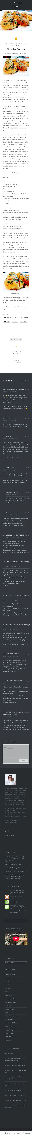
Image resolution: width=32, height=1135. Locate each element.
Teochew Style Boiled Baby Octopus (15, 1095)
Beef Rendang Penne (18, 911)
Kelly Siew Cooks (16, 3)
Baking (7, 44)
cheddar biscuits (16, 339)
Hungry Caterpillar (10, 1030)
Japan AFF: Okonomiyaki (16, 902)
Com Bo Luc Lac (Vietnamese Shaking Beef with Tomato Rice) (15, 1059)
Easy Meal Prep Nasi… (16, 891)
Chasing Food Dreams (11, 999)
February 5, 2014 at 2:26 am (10, 717)
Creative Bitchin (9, 1009)
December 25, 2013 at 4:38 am (11, 600)
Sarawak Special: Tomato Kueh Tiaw (15, 1065)
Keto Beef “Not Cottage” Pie (12, 868)
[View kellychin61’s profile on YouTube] (13, 835)
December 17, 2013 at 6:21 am (11, 537)
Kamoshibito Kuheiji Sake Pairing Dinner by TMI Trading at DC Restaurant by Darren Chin (14, 877)
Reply (27, 390)
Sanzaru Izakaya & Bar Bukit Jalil (14, 864)
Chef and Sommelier (10, 1002)
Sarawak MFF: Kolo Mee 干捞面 (13, 1090)
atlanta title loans (11, 654)
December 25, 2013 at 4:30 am (11, 566)
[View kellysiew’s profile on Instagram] (9, 835)
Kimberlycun (8, 1040)
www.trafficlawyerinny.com (16, 562)
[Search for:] (16, 921)
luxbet (6, 513)
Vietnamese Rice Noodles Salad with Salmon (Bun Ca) (15, 1078)
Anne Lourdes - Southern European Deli (16, 1100)
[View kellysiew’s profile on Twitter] (7, 835)
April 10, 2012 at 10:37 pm (10, 421)
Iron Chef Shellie (9, 1033)
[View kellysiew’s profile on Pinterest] (11, 835)
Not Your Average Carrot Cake (17, 897)
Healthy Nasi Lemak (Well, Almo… (17, 893)
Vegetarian (16, 45)
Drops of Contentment (11, 1016)
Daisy (6, 1012)
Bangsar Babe (8, 988)
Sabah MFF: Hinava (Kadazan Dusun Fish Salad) (15, 1106)
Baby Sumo (8, 981)
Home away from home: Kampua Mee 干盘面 (16, 1085)
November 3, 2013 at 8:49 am (11, 515)
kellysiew (12, 53)
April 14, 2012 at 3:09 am (10, 439)
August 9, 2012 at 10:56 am (10, 470)
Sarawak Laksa (9, 1054)
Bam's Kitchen (9, 985)
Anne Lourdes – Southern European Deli (16, 871)
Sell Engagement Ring (12, 681)
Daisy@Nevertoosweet (13, 389)
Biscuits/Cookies (16, 44)
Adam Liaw (8, 978)
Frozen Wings (9, 1026)
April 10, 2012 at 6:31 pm (9, 392)
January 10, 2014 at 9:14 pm (10, 683)
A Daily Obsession (10, 975)
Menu (16, 7)
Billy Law (7, 992)
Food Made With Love (11, 1023)
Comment (23, 760)
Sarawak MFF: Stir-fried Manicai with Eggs (15, 1071)
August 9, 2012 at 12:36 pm (13, 494)
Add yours (25, 381)
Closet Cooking (9, 1006)
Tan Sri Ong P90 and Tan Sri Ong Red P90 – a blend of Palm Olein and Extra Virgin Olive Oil (15, 859)
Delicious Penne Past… (16, 911)
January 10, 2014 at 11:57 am (11, 656)
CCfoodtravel (8, 995)
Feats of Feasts (9, 1019)
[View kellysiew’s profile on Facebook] (5, 835)
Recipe (25, 44)
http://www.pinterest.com (14, 596)
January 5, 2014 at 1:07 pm (10, 629)
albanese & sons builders (14, 535)
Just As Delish (9, 1037)
